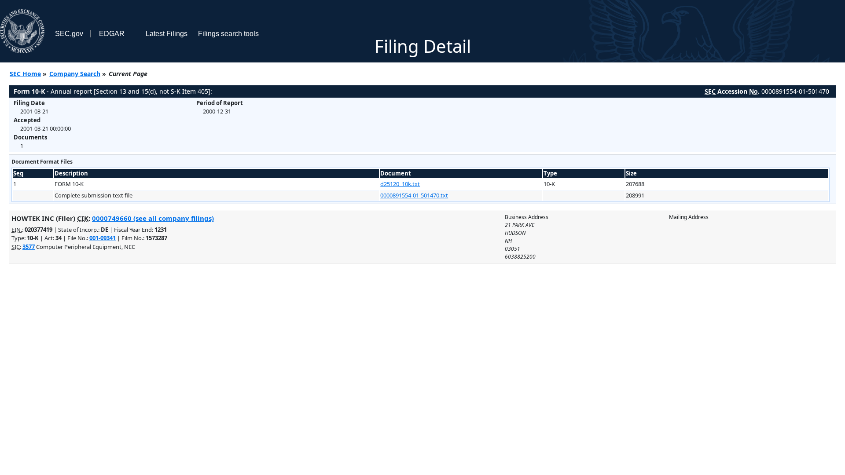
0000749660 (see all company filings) (153, 218)
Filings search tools (228, 33)
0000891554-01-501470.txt (414, 195)
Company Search (74, 73)
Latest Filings (166, 33)
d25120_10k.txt (400, 184)
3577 (28, 247)
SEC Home (25, 73)
